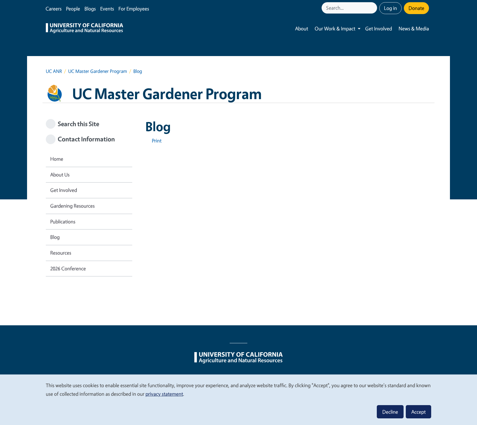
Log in (390, 8)
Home (56, 158)
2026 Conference (68, 268)
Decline (390, 411)
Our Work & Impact (335, 28)
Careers (54, 8)
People (73, 8)
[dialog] (238, 399)
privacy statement (164, 393)
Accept (418, 411)
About (301, 28)
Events (107, 8)
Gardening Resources (72, 205)
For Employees (133, 8)
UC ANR (54, 71)
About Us (60, 174)
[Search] (373, 8)
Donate (416, 8)
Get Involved (378, 28)
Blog (55, 237)
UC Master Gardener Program (97, 71)
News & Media (414, 28)
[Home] (84, 28)
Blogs (90, 8)
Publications (62, 221)
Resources (60, 252)
